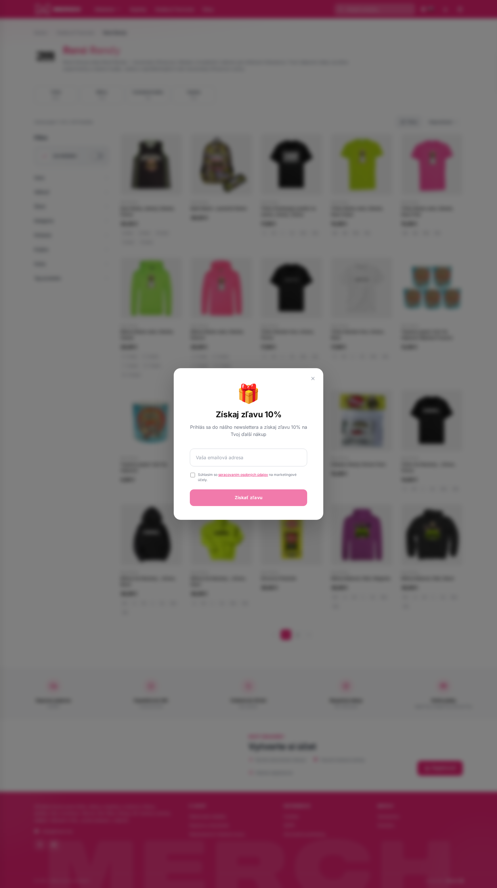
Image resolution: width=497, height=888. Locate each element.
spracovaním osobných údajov (243, 474)
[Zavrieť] (313, 378)
